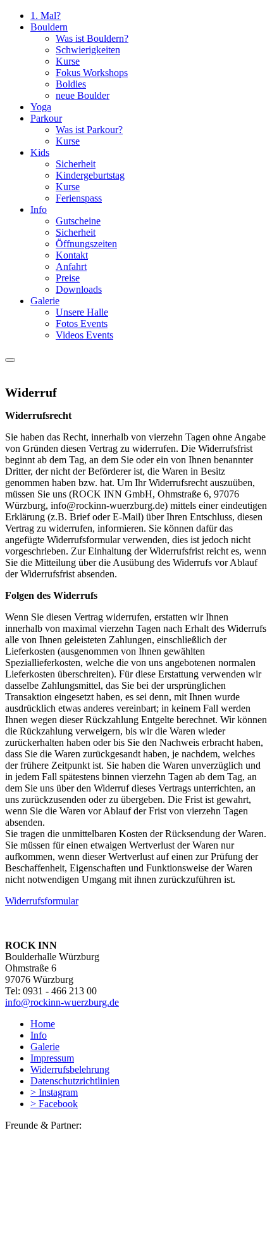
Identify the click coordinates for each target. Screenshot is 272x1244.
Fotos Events (82, 323)
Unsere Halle (82, 312)
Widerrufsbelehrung (69, 1069)
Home (42, 1023)
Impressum (52, 1058)
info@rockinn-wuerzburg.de (62, 1002)
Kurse (68, 61)
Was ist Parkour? (89, 129)
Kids (39, 152)
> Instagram (54, 1092)
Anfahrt (71, 266)
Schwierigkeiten (88, 49)
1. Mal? (45, 15)
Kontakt (72, 255)
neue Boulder (82, 95)
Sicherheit (76, 163)
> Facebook (54, 1103)
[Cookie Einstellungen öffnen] (100, 1233)
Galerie (44, 300)
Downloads (79, 289)
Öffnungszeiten (86, 243)
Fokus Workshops (92, 72)
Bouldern (49, 27)
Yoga (40, 106)
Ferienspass (79, 198)
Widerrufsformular (41, 900)
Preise (68, 278)
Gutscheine (78, 220)
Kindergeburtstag (90, 175)
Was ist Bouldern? (92, 38)
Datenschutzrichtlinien (75, 1080)
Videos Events (84, 335)
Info (38, 209)
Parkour (46, 118)
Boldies (71, 84)
